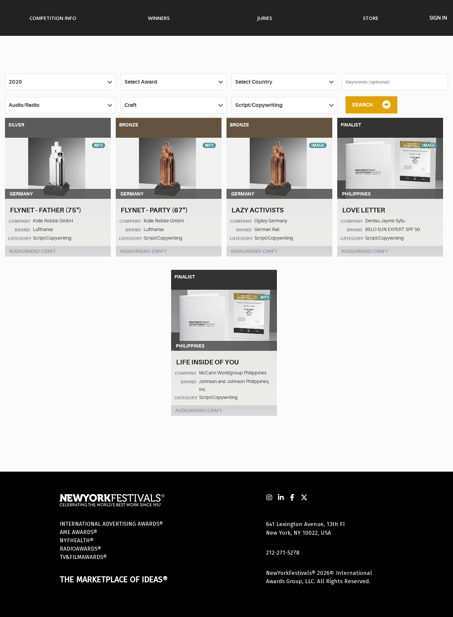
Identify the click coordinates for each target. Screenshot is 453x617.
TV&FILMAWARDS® (83, 557)
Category (19, 238)
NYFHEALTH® (77, 540)
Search (362, 105)
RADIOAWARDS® (80, 548)
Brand (22, 229)
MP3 (98, 145)
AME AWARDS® (78, 532)
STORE (370, 18)
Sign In (438, 17)
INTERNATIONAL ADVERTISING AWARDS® (111, 523)
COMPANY (19, 221)
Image (317, 145)
